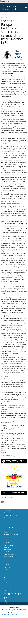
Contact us (7, 567)
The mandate (7, 517)
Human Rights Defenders (11, 534)
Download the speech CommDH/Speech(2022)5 (10, 456)
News (5, 577)
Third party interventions (11, 556)
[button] (14, 1)
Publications (7, 552)
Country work (8, 530)
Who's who (7, 570)
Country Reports (8, 545)
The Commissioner (9, 513)
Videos (6, 582)
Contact (16, 616)
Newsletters (7, 549)
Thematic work (8, 532)
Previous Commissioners (11, 515)
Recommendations (9, 554)
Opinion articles (8, 580)
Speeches (6, 547)
